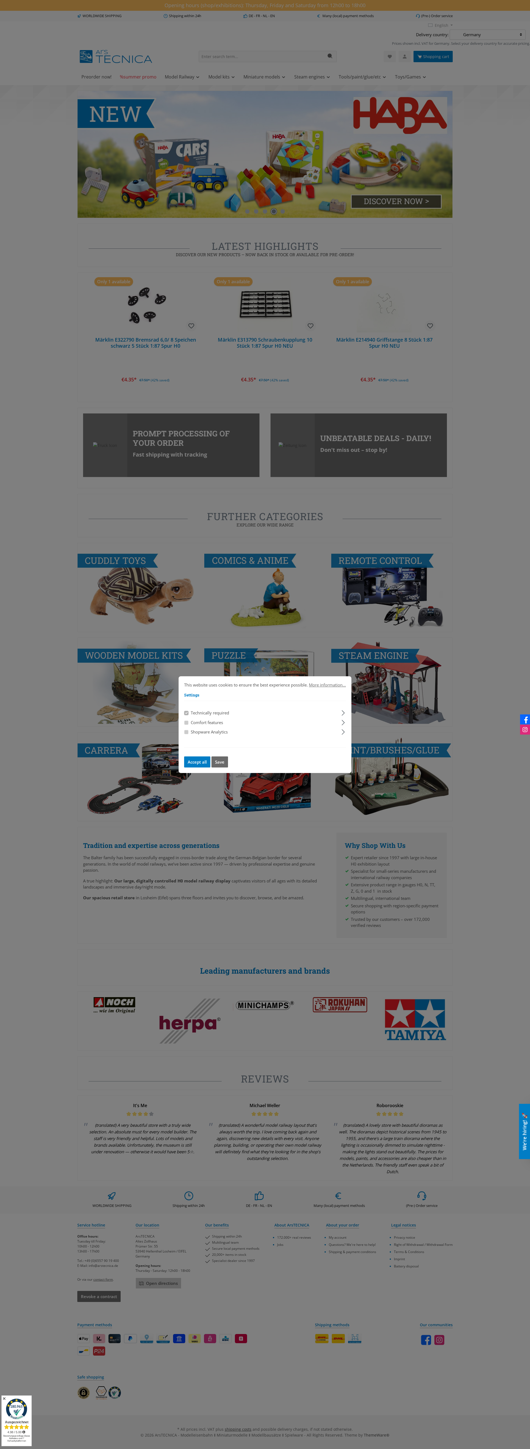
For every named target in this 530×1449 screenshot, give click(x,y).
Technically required (210, 713)
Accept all (197, 762)
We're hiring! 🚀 (524, 1131)
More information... (327, 685)
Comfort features (207, 722)
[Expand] (343, 712)
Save (219, 762)
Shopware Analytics (209, 732)
